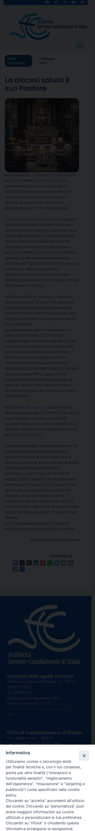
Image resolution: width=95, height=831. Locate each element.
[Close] (84, 755)
